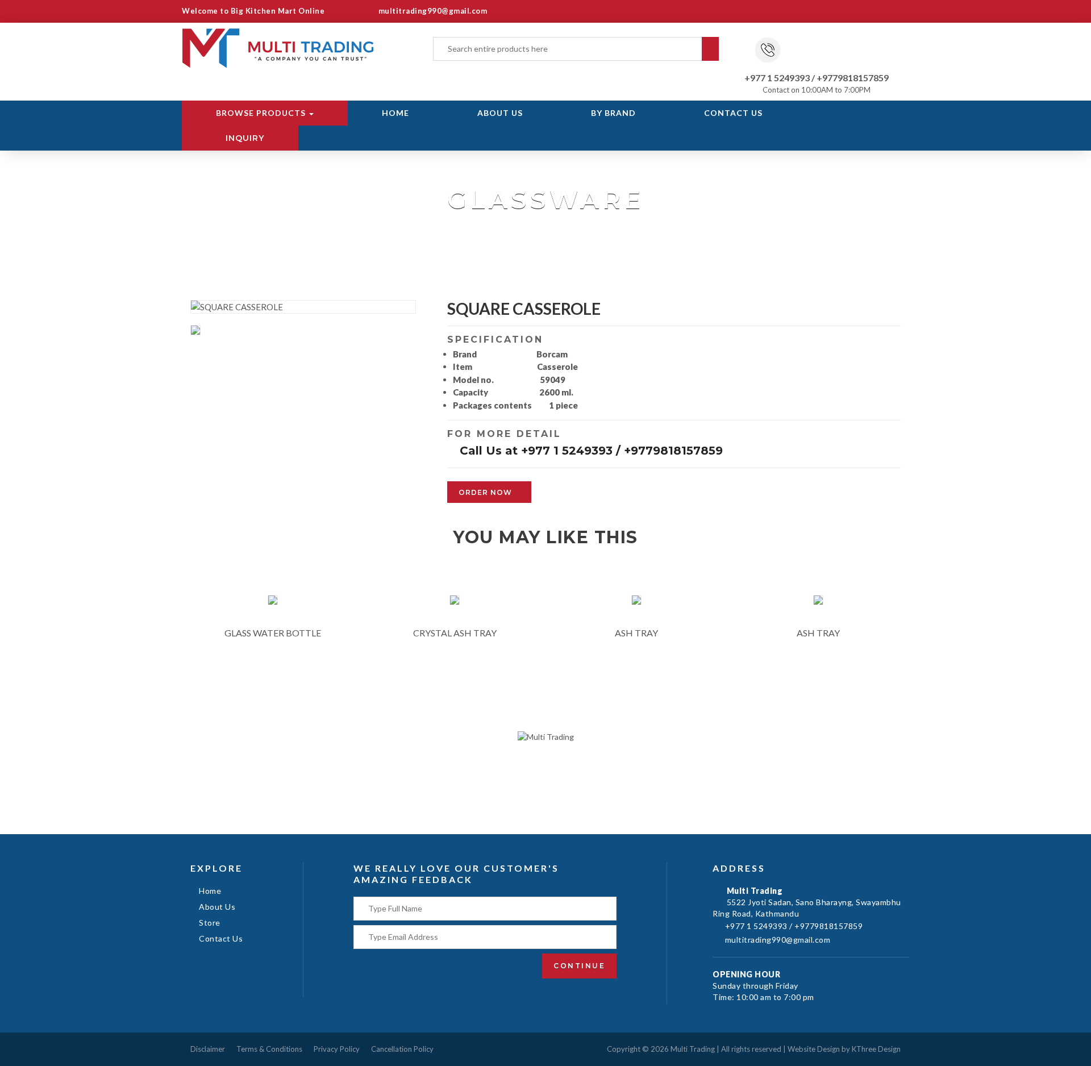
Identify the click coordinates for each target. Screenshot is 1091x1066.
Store (209, 922)
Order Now (486, 492)
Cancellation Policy (402, 1048)
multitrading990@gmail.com (431, 10)
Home (395, 113)
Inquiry (243, 138)
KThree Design (876, 1048)
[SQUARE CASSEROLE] (197, 331)
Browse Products (262, 113)
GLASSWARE (509, 227)
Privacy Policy (337, 1048)
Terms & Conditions (269, 1048)
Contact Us (733, 113)
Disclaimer (207, 1048)
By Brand (613, 113)
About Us (500, 113)
